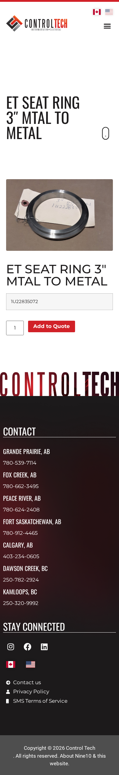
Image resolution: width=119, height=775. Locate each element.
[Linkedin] (44, 646)
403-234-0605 (21, 556)
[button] (107, 26)
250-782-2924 (21, 580)
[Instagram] (10, 646)
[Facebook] (27, 646)
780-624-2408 (21, 510)
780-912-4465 (20, 533)
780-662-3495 (21, 486)
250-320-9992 (20, 603)
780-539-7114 (19, 463)
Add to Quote (51, 326)
